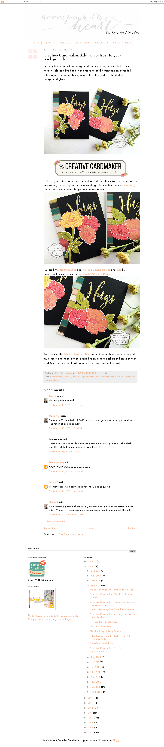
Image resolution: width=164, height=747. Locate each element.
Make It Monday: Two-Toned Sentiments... (112, 610)
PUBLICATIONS (101, 43)
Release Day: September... (104, 622)
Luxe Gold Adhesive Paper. (94, 274)
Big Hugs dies (68, 270)
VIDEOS (116, 43)
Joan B (52, 396)
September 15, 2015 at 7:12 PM (65, 428)
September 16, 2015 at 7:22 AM (66, 471)
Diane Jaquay (56, 462)
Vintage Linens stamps (96, 270)
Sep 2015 (96, 586)
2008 (91, 728)
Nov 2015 (96, 576)
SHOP (128, 43)
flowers (76, 377)
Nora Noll (54, 416)
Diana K (53, 502)
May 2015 (96, 672)
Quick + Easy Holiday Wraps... (106, 631)
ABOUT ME (49, 43)
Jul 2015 (95, 662)
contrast (67, 377)
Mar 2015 (96, 682)
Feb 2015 (96, 687)
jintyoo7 (53, 482)
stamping (105, 377)
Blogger (117, 740)
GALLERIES (64, 43)
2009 (91, 723)
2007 (91, 732)
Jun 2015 (96, 667)
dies (118, 270)
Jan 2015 (96, 692)
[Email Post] (105, 373)
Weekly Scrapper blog (77, 354)
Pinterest (129, 185)
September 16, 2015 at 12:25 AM (66, 452)
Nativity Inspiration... (101, 627)
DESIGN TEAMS (82, 43)
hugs (82, 377)
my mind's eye (93, 377)
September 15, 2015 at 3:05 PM (65, 405)
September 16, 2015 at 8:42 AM (66, 491)
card (60, 377)
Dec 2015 (96, 571)
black (54, 377)
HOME (36, 43)
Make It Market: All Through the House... (112, 590)
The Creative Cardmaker (123, 377)
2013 (90, 703)
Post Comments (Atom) (71, 534)
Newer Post (50, 528)
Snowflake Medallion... (102, 643)
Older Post (131, 528)
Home (91, 528)
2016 (91, 561)
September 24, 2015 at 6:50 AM (66, 515)
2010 (91, 718)
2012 (91, 708)
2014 (90, 698)
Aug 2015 (96, 657)
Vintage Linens (52, 380)
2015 (90, 566)
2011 (90, 713)
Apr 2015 (96, 677)
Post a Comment (56, 522)
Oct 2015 (96, 581)
